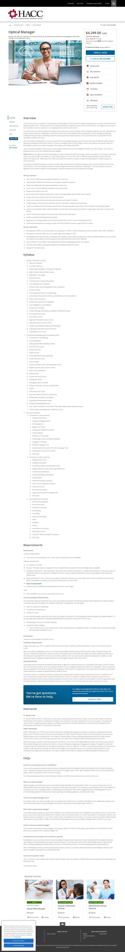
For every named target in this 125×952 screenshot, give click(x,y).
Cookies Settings (18, 945)
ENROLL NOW (100, 52)
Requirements (13, 126)
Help (84, 938)
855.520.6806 (13, 148)
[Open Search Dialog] (113, 3)
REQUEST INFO (108, 107)
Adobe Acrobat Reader (34, 583)
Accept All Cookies (19, 941)
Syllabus (12, 122)
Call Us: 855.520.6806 (108, 25)
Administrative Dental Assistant (97, 907)
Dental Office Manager (36, 909)
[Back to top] (62, 931)
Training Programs (18, 25)
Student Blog (102, 934)
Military (85, 934)
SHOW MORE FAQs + (30, 866)
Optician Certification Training (66, 907)
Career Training (51, 934)
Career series (94, 66)
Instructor (12, 130)
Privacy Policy (65, 947)
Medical (28, 25)
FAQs (11, 134)
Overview (12, 118)
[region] (18, 936)
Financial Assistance (88, 936)
